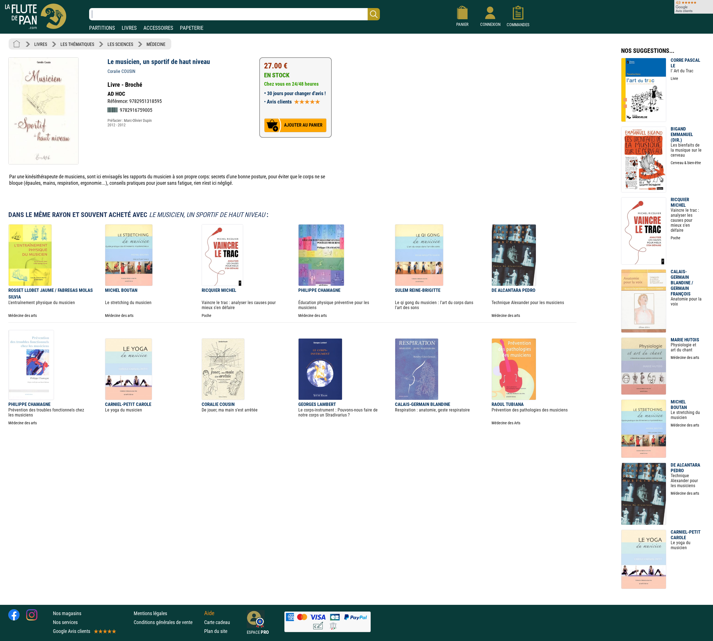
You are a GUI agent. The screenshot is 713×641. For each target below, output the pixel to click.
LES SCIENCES (120, 44)
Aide (209, 613)
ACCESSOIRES (158, 28)
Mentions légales (150, 613)
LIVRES (129, 28)
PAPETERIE (191, 28)
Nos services (65, 622)
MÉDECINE (155, 44)
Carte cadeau (217, 622)
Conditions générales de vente (167, 622)
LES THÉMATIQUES (77, 44)
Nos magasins (67, 613)
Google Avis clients (71, 631)
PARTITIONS (102, 28)
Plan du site (215, 631)
